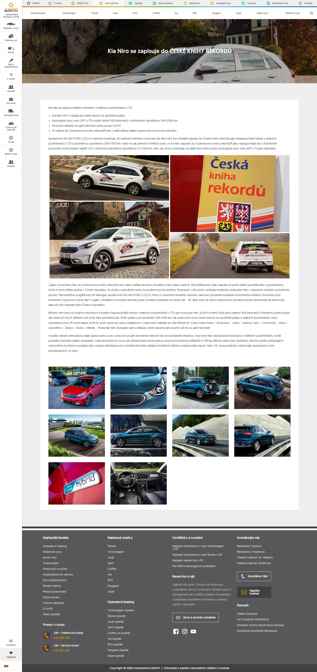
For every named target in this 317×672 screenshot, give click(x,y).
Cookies (224, 668)
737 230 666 (62, 650)
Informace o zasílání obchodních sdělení (190, 668)
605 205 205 (62, 638)
